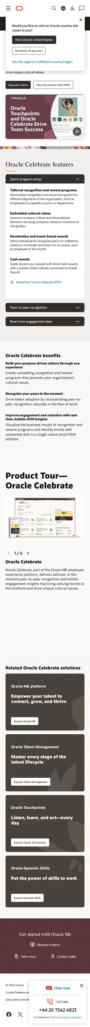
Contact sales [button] (66, 956)
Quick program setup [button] (25, 179)
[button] (8, 8)
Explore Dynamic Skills (27, 898)
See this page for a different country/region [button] (42, 62)
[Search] (54, 8)
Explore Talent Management (30, 782)
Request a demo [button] (18, 85)
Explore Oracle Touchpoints (30, 842)
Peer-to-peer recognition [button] (28, 307)
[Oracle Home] (19, 8)
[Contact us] (81, 8)
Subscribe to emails (18, 999)
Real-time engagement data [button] (31, 321)
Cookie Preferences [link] (17, 992)
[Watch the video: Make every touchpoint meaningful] (45, 117)
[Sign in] (72, 8)
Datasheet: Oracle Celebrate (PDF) (38, 282)
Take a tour (28, 956)
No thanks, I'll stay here (28, 51)
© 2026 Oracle (15, 985)
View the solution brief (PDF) (53, 85)
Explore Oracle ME (24, 721)
